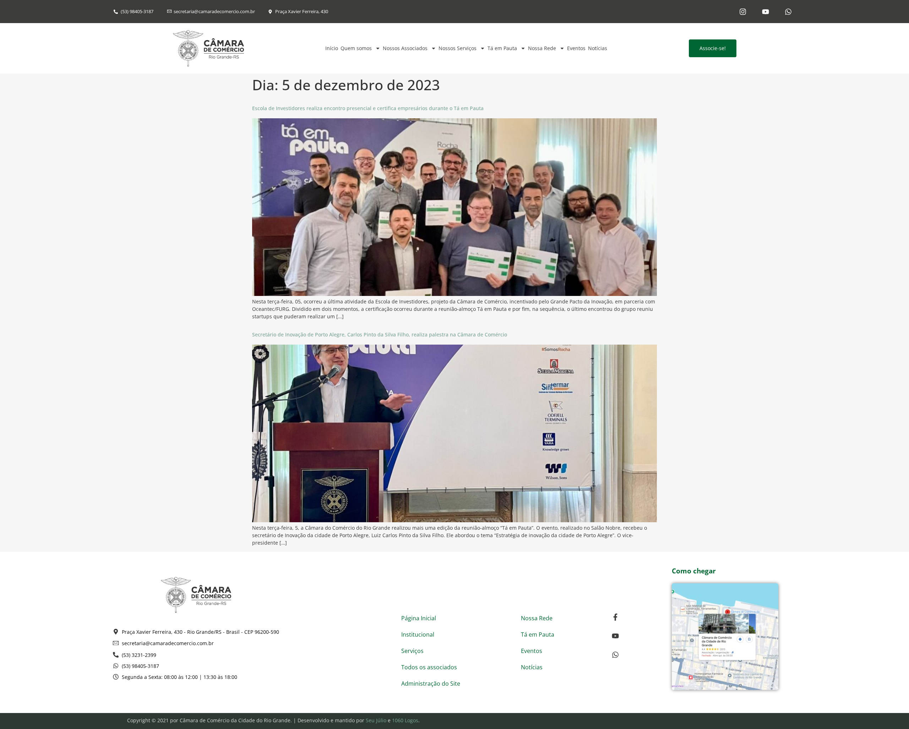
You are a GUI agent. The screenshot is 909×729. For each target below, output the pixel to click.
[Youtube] (765, 12)
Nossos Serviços (458, 48)
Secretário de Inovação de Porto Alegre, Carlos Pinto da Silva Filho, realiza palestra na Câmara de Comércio (379, 334)
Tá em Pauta (502, 48)
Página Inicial (418, 618)
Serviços (412, 651)
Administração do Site (430, 683)
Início (331, 48)
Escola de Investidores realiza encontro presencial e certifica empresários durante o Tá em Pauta (368, 108)
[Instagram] (743, 12)
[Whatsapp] (788, 12)
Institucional (417, 634)
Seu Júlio (376, 720)
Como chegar (694, 571)
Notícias (597, 48)
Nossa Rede (542, 48)
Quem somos (356, 48)
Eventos (576, 48)
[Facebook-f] (615, 617)
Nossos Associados (405, 48)
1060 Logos (405, 720)
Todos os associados (429, 667)
